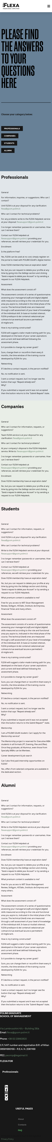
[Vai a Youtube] (28, 1098)
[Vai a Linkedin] (28, 1086)
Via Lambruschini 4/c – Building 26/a (19, 1028)
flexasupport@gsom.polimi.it (30, 222)
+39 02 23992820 (17, 1038)
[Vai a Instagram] (28, 1092)
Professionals (10, 1071)
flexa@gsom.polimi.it (10, 208)
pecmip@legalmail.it (16, 1055)
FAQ (20, 1130)
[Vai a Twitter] (28, 1095)
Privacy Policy (7, 1139)
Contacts (22, 1125)
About (21, 1119)
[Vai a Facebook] (28, 1089)
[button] (49, 6)
